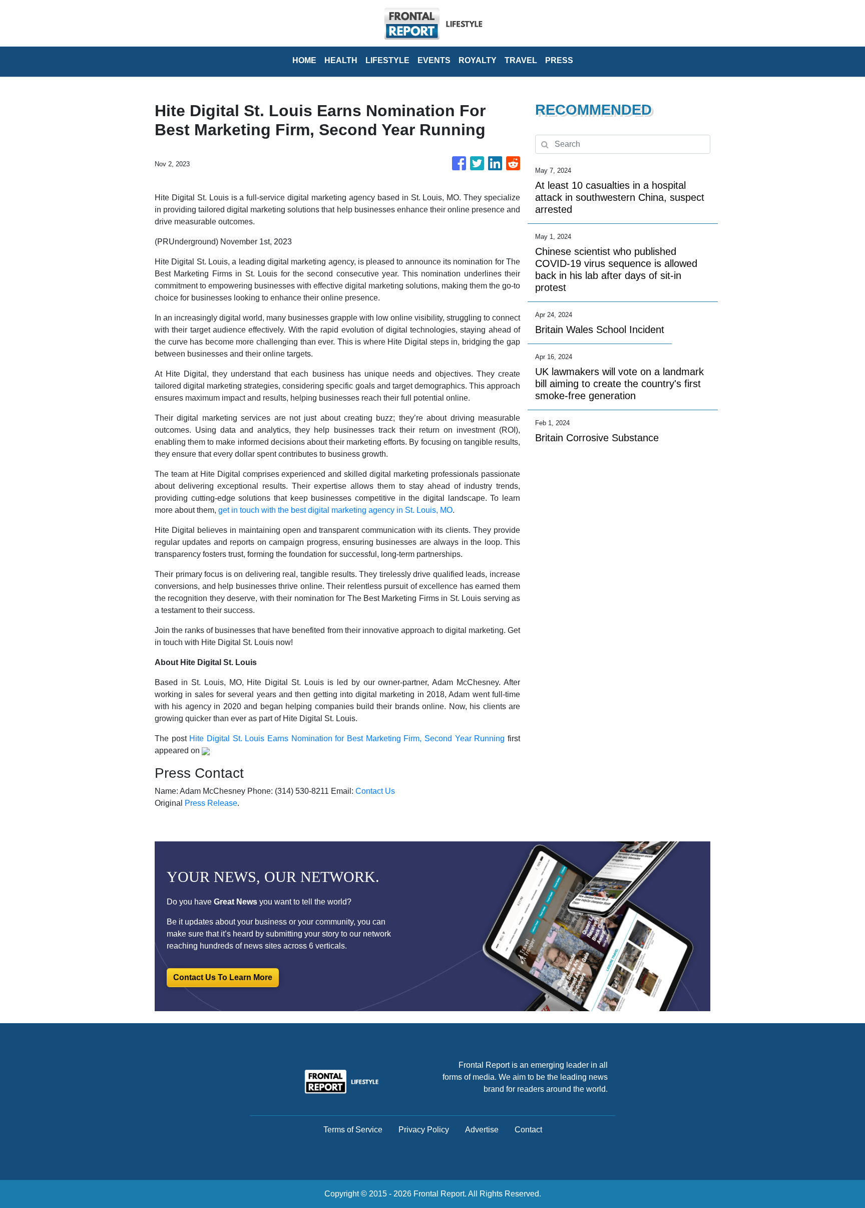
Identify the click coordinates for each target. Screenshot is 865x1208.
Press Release (211, 803)
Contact (528, 1129)
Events (434, 60)
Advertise (482, 1129)
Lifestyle (387, 60)
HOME (304, 60)
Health (340, 60)
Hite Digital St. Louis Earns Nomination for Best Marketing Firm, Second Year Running (347, 738)
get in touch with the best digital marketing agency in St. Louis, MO (335, 510)
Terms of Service (352, 1129)
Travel (521, 60)
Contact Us (375, 791)
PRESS (559, 60)
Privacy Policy (423, 1129)
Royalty (478, 60)
